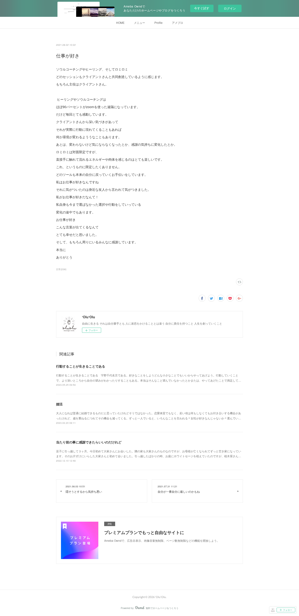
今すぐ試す (201, 8)
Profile (158, 23)
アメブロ (177, 23)
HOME (120, 23)
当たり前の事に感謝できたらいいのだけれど (88, 442)
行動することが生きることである (80, 366)
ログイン (230, 8)
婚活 (59, 404)
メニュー (139, 23)
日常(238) (61, 269)
